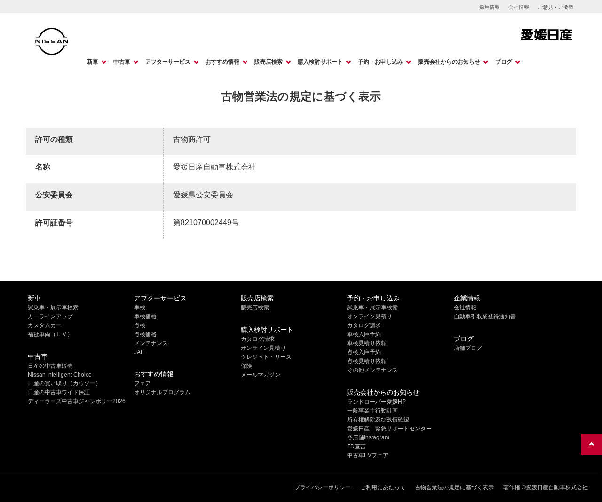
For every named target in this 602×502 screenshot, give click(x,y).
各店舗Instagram (368, 437)
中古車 (121, 61)
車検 (139, 307)
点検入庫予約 (364, 352)
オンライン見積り (263, 348)
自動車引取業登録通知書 (485, 316)
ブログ (503, 61)
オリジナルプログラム (162, 392)
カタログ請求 (258, 339)
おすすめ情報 (222, 61)
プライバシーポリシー (322, 487)
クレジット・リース (266, 357)
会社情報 (518, 7)
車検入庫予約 (364, 334)
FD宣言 (356, 446)
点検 (139, 325)
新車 (92, 61)
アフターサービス (167, 61)
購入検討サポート (320, 61)
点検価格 (145, 334)
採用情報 (489, 7)
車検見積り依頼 (367, 343)
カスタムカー (45, 325)
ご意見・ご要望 (556, 7)
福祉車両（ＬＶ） (50, 334)
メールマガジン (260, 375)
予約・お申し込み (380, 61)
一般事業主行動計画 (372, 410)
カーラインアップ (50, 316)
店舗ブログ (468, 348)
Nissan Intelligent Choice (60, 375)
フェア (142, 383)
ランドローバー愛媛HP (376, 401)
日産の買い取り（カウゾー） (64, 383)
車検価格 (145, 316)
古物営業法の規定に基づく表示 (454, 487)
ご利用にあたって (382, 487)
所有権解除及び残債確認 (378, 419)
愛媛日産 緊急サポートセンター (389, 428)
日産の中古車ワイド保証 (59, 392)
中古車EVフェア (367, 455)
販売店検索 (268, 61)
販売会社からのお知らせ (449, 61)
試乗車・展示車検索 (53, 307)
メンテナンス (151, 343)
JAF (139, 352)
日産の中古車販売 (50, 366)
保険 (246, 366)
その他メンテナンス (372, 370)
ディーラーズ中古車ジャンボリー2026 (77, 401)
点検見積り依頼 (367, 361)
